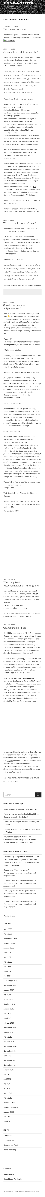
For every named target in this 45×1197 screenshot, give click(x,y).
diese (18, 395)
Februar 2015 (8, 1042)
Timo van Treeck (18, 3)
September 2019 (10, 981)
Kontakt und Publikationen (14, 1179)
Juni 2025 (7, 953)
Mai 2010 (7, 1089)
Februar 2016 (8, 1023)
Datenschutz (8, 1174)
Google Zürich (12, 468)
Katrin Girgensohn (10, 891)
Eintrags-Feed (9, 1140)
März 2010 (7, 1098)
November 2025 (10, 939)
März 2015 (7, 1037)
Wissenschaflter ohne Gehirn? (19, 223)
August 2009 (8, 1112)
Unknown (7, 870)
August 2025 (8, 948)
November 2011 (9, 1065)
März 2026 (7, 934)
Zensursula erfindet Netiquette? (20, 52)
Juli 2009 (7, 1117)
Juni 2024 (7, 971)
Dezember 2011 (9, 1060)
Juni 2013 (7, 1056)
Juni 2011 (7, 1079)
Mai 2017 (7, 995)
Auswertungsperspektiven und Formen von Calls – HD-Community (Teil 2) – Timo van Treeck (21, 860)
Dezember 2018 (9, 985)
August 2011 (8, 1070)
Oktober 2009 (9, 1103)
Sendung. (37, 285)
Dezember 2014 (9, 1046)
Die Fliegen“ (36, 681)
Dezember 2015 (9, 1028)
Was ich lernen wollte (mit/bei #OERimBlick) (21, 809)
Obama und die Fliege (15, 627)
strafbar (11, 203)
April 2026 (7, 929)
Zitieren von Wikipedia (15, 29)
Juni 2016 (7, 1018)
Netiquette (18, 107)
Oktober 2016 (9, 1004)
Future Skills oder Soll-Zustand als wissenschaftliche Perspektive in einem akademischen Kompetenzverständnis (19, 840)
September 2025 (10, 943)
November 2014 (10, 1051)
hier (36, 144)
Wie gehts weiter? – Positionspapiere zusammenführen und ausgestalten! (19, 873)
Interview (32, 60)
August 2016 (8, 1009)
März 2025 (7, 962)
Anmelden (7, 1136)
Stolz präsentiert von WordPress (27, 1192)
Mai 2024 (7, 976)
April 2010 (7, 1093)
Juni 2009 (7, 1121)
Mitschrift (26, 285)
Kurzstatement (9, 766)
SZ (24, 659)
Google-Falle (8, 488)
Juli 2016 (7, 1014)
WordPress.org (9, 1150)
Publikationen (9, 916)
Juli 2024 (7, 967)
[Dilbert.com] (9, 40)
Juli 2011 (6, 1075)
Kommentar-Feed (10, 1145)
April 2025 (7, 957)
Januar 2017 (8, 999)
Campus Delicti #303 (11, 511)
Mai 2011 (7, 1084)
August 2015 (8, 1032)
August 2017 (8, 990)
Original (10, 761)
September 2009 (10, 1107)
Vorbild (20, 209)
